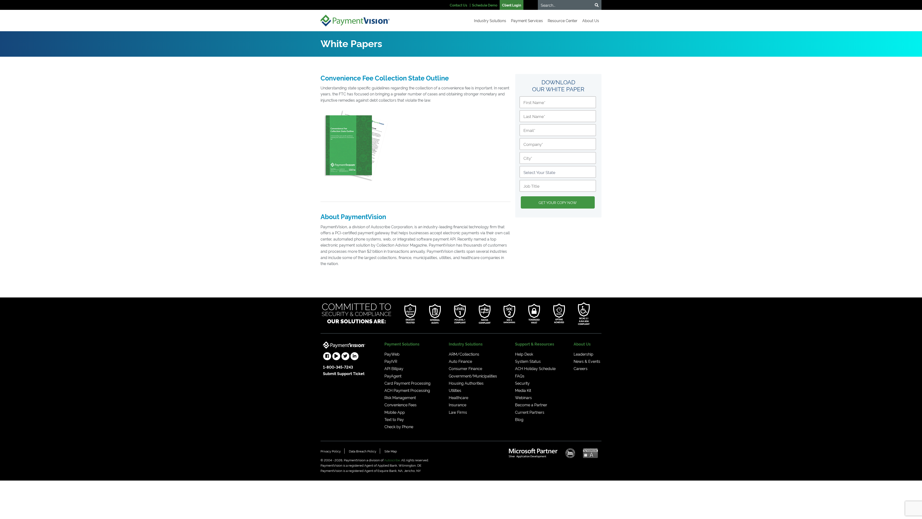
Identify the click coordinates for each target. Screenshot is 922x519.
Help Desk (524, 354)
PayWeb (392, 354)
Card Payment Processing (407, 383)
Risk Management (400, 397)
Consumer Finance (465, 368)
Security (522, 383)
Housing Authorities (466, 383)
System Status (528, 361)
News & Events (587, 361)
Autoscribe (392, 460)
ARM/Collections (464, 354)
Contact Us (458, 5)
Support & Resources (534, 343)
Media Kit (523, 390)
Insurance (457, 404)
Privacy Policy (331, 451)
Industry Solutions (490, 20)
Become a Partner (531, 404)
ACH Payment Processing (407, 390)
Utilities (455, 390)
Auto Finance (460, 361)
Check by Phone (398, 426)
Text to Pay (394, 419)
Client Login (511, 5)
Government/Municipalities (473, 375)
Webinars (523, 397)
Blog (519, 419)
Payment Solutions (401, 343)
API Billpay (393, 368)
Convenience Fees (400, 404)
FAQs (519, 375)
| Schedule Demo (483, 5)
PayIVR (390, 361)
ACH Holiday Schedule (535, 368)
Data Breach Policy (362, 451)
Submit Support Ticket (343, 373)
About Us (590, 20)
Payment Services (527, 20)
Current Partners (529, 412)
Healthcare (458, 397)
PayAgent (392, 375)
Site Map (390, 451)
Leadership (583, 354)
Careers (581, 368)
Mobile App (394, 412)
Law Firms (458, 412)
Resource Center (562, 20)
